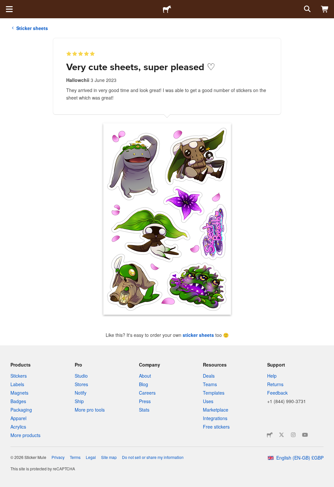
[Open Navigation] (9, 9)
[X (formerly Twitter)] (281, 435)
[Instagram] (293, 435)
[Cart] (325, 9)
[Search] (306, 9)
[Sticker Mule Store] (269, 435)
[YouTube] (305, 435)
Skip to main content (5, 5)
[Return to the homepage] (167, 9)
